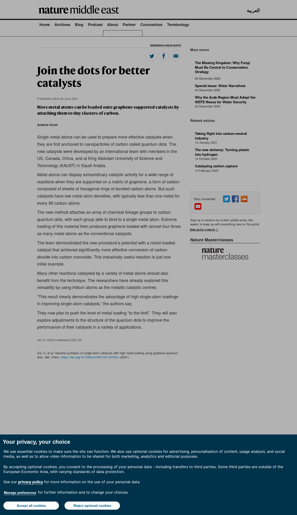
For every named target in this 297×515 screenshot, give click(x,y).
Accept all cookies (31, 505)
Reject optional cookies (92, 505)
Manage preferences (20, 492)
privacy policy (30, 481)
